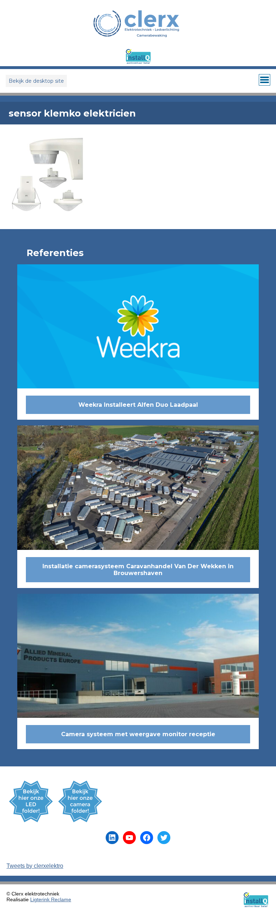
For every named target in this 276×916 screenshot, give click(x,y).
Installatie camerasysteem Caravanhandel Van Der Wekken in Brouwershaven (138, 570)
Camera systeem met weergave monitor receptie (138, 734)
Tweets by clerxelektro (34, 866)
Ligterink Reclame (50, 899)
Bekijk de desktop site (36, 81)
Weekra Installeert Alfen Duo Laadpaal (138, 404)
